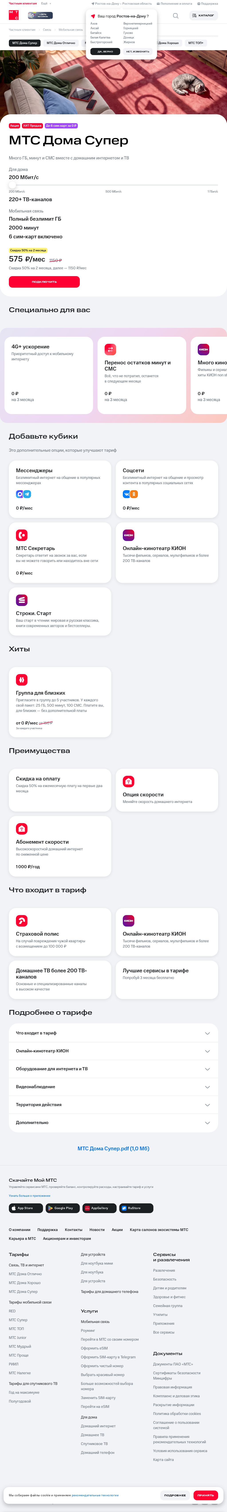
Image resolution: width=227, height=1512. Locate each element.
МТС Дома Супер (24, 43)
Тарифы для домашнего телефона (109, 1291)
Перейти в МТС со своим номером (110, 1339)
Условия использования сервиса (180, 1451)
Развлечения (164, 1270)
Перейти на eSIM (95, 1406)
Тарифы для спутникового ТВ (33, 1383)
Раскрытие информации (173, 1405)
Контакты (73, 1230)
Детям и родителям (169, 1288)
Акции (117, 1230)
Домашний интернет (98, 1426)
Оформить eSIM (94, 1348)
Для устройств (93, 1254)
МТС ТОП (16, 1329)
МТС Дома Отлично (61, 43)
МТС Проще (19, 1355)
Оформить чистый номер (102, 1366)
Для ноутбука (92, 1272)
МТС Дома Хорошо (165, 43)
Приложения (163, 1323)
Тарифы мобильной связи (30, 1302)
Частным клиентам (23, 3)
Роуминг (88, 1330)
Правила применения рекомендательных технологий (179, 1439)
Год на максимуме (24, 1392)
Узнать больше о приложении (29, 1196)
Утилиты (160, 1314)
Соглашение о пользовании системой (176, 1425)
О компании (19, 1230)
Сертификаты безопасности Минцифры (176, 1376)
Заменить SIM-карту (98, 1398)
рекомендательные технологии (95, 1495)
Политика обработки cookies (177, 1413)
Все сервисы (163, 1332)
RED (12, 1311)
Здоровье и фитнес (169, 1297)
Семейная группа (167, 1306)
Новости (97, 1230)
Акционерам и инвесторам (67, 1238)
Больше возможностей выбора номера (107, 1386)
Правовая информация (172, 1387)
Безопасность (164, 1279)
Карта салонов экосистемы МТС (159, 1230)
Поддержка (47, 1230)
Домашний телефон (97, 1452)
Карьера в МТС (22, 1238)
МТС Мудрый (20, 1346)
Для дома (89, 1417)
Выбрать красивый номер (103, 1375)
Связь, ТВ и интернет (26, 1265)
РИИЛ (13, 1364)
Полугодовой (20, 1401)
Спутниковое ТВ (94, 1444)
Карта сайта (163, 1459)
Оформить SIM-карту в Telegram (108, 1357)
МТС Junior (17, 1337)
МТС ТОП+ (196, 43)
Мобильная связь (95, 1322)
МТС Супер (18, 1320)
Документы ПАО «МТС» (173, 1364)
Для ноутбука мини (97, 1263)
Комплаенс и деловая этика (176, 1396)
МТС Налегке (20, 1373)
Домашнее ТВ (92, 1435)
